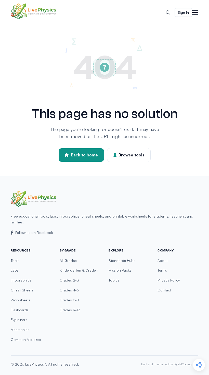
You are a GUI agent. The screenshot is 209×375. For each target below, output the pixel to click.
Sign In (183, 12)
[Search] (168, 12)
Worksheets (20, 300)
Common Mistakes (26, 339)
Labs (15, 270)
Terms (162, 270)
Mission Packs (120, 270)
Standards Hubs (122, 260)
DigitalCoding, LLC (186, 364)
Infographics (21, 280)
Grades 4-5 (69, 290)
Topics (114, 280)
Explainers (19, 319)
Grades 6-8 (69, 300)
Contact (164, 290)
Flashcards (20, 310)
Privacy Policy (169, 280)
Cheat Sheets (22, 290)
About (163, 260)
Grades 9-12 (70, 310)
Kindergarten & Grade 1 (79, 270)
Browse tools (131, 154)
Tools (15, 260)
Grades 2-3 (69, 280)
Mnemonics (20, 329)
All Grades (68, 260)
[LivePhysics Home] (34, 11)
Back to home (84, 154)
